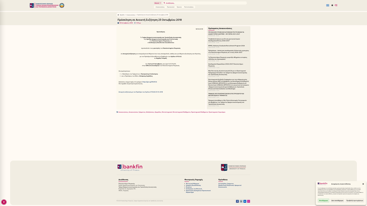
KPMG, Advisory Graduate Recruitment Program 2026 (226, 46)
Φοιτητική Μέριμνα (192, 183)
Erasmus (189, 187)
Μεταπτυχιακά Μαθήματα (181, 112)
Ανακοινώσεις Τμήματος (137, 112)
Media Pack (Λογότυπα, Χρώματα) (229, 185)
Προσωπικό (170, 7)
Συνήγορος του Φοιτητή (194, 189)
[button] (363, 184)
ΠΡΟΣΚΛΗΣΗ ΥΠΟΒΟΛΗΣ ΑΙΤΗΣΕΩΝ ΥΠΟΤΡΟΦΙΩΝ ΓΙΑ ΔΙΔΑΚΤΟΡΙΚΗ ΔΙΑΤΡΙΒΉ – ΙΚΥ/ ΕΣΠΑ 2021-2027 (226, 33)
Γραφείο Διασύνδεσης (193, 185)
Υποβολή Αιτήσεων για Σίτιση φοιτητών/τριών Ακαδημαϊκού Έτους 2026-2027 (224, 40)
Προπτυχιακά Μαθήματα (199, 112)
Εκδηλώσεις (150, 112)
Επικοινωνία (222, 187)
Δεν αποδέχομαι (337, 200)
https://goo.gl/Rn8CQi (149, 82)
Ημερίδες (158, 112)
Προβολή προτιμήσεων (354, 200)
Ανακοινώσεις (160, 7)
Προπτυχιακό (213, 112)
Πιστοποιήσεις (188, 7)
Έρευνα (179, 7)
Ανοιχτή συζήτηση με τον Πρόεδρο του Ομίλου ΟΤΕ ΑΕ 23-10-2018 (141, 92)
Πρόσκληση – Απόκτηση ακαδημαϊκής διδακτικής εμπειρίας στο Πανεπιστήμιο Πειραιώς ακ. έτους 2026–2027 (228, 51)
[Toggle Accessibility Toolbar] (3, 202)
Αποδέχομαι (323, 200)
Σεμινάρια (221, 112)
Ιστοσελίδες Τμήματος (226, 183)
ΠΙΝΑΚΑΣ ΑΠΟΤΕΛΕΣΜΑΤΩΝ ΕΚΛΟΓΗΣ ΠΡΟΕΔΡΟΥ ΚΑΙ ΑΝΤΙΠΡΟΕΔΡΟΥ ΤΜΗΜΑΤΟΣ (226, 94)
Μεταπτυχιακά (167, 112)
